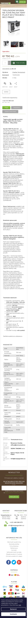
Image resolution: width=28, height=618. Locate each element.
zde (20, 605)
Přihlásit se (14, 497)
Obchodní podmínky (14, 542)
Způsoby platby (14, 544)
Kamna (6, 92)
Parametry (16, 107)
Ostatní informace (10, 111)
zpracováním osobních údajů (14, 492)
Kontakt (14, 550)
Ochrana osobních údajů (14, 556)
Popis (6, 107)
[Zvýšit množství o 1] (9, 62)
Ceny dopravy (14, 546)
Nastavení (13, 609)
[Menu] (22, 2)
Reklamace (14, 548)
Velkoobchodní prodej (14, 552)
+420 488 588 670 (16, 522)
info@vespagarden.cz (16, 525)
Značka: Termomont (18, 72)
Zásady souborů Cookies (14, 554)
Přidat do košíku (20, 63)
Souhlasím (13, 614)
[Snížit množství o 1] (9, 64)
